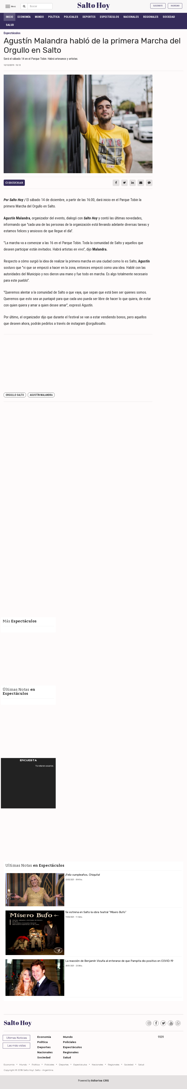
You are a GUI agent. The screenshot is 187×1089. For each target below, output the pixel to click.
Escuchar (15, 182)
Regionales (150, 17)
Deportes (89, 17)
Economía (24, 17)
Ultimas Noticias (16, 1038)
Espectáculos (109, 17)
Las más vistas (16, 1045)
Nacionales (131, 17)
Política (54, 17)
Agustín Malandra (41, 394)
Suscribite (158, 6)
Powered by (93, 1080)
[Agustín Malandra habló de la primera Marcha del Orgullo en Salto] (78, 124)
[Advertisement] (78, 363)
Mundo (39, 17)
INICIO (9, 17)
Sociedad (169, 17)
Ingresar (175, 6)
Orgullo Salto (15, 394)
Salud (10, 25)
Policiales (71, 17)
